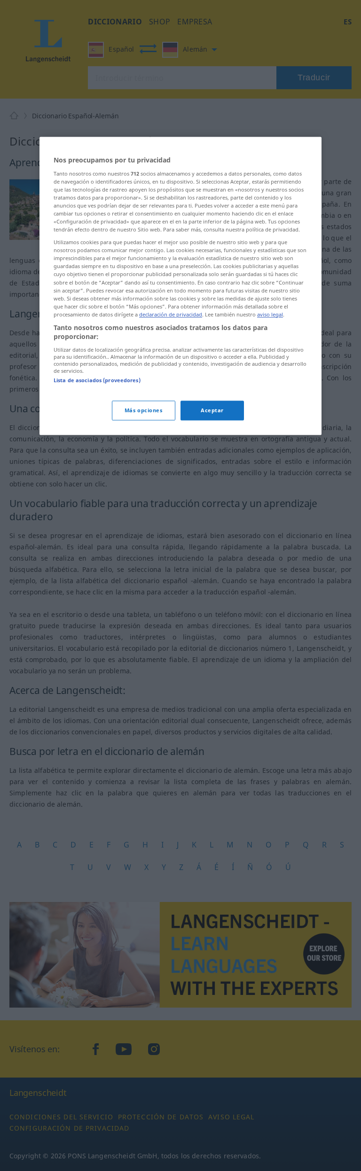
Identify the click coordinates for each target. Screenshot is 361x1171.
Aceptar (212, 410)
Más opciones (144, 410)
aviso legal (270, 314)
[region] (180, 286)
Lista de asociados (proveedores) (97, 380)
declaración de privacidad (170, 314)
